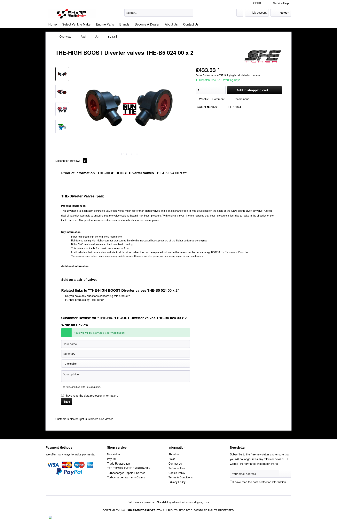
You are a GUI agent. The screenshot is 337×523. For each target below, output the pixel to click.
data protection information (100, 395)
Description (62, 161)
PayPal (111, 459)
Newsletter (113, 454)
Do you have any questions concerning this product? (97, 296)
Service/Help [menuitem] (281, 3)
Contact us (175, 463)
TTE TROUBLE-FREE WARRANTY (128, 468)
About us (173, 454)
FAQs (171, 459)
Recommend (241, 99)
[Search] (189, 13)
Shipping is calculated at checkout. (242, 75)
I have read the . (91, 395)
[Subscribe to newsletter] (285, 474)
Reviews (78, 161)
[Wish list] (239, 13)
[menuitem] (158, 14)
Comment (218, 99)
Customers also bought (69, 419)
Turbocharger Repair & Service (126, 473)
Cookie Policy (176, 473)
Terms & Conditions (180, 477)
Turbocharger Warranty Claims (126, 477)
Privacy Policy (176, 482)
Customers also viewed (99, 419)
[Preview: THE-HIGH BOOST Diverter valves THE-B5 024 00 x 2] (62, 74)
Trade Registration (118, 463)
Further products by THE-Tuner (84, 300)
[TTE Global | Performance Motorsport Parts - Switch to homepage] (72, 13)
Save (67, 401)
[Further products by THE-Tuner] (263, 56)
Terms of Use (176, 468)
